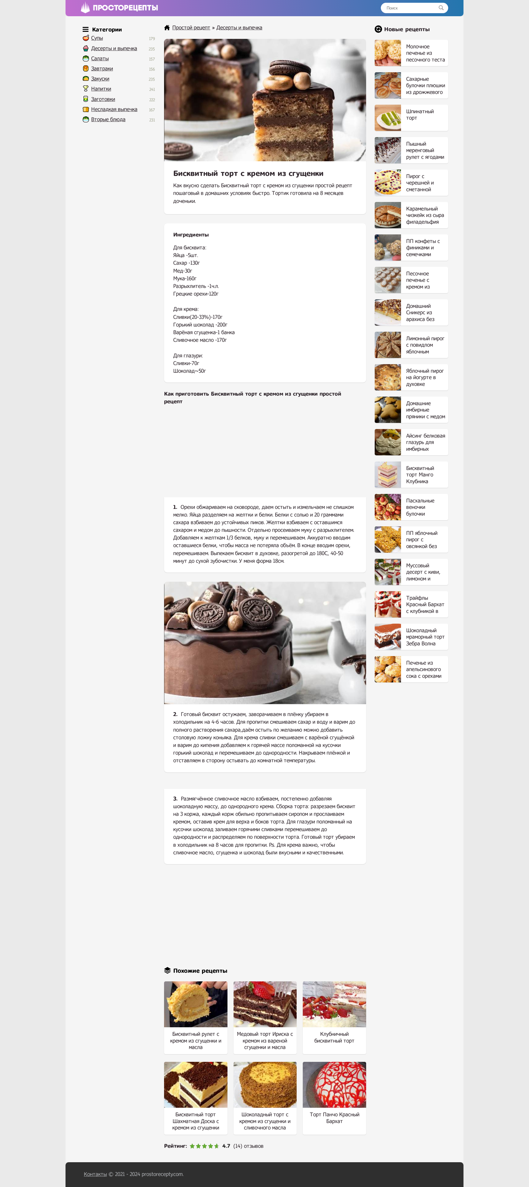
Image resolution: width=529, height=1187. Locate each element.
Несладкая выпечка (114, 109)
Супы (97, 38)
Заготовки (103, 99)
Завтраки (102, 69)
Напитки (101, 89)
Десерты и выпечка (114, 48)
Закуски (100, 79)
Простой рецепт (191, 28)
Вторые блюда (108, 119)
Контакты (95, 1174)
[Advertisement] (265, 456)
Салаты (100, 59)
